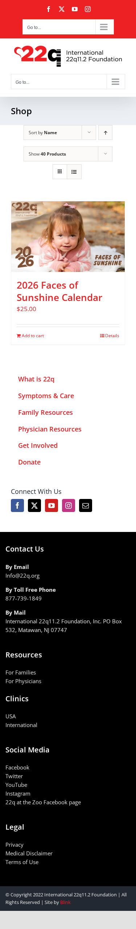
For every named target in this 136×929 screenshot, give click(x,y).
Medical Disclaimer (29, 853)
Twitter (14, 776)
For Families (20, 672)
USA (10, 716)
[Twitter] (34, 505)
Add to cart (33, 336)
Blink (65, 902)
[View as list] (74, 172)
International (21, 724)
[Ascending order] (105, 132)
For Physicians (23, 681)
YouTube (16, 784)
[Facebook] (17, 505)
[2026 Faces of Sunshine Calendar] (68, 236)
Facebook (17, 767)
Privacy (14, 844)
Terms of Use (21, 862)
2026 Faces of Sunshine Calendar (59, 291)
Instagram (17, 793)
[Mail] (85, 505)
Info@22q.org (22, 575)
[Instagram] (68, 505)
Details (112, 336)
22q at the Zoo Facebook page (43, 802)
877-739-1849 (23, 598)
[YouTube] (51, 505)
